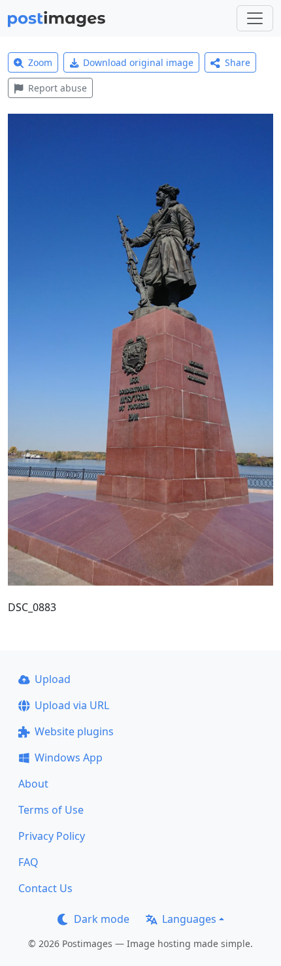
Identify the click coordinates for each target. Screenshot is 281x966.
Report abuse (57, 88)
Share (237, 62)
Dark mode (101, 919)
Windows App (69, 757)
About (33, 783)
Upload (53, 679)
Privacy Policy (51, 836)
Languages (189, 919)
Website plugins (74, 731)
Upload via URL (72, 705)
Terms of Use (51, 810)
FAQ (28, 862)
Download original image (138, 62)
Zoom (40, 62)
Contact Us (45, 888)
